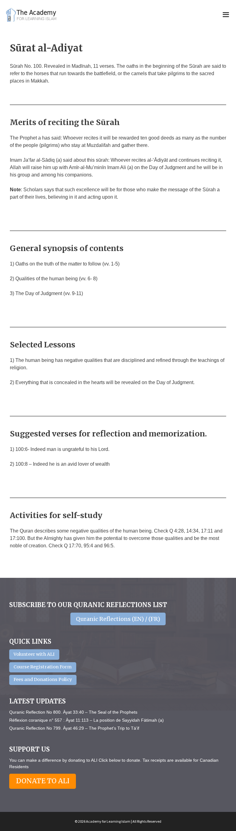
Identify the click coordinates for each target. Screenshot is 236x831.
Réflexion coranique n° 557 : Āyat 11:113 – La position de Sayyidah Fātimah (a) (86, 720)
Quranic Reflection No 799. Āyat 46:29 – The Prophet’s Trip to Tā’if (74, 728)
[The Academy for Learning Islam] (31, 14)
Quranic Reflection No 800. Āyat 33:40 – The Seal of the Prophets (73, 712)
